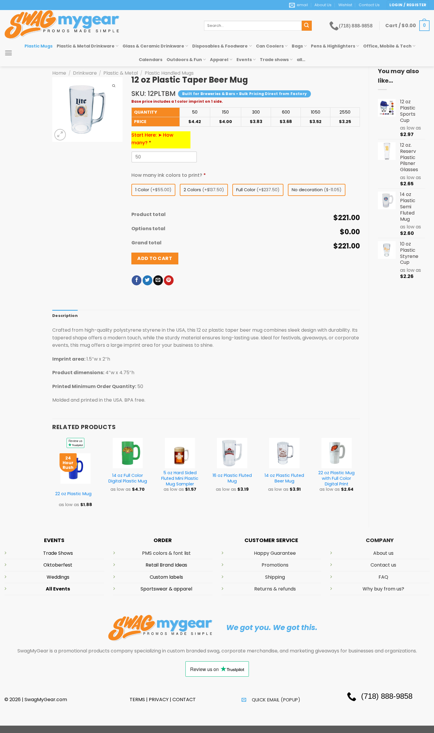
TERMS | (139, 699)
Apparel (219, 60)
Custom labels (166, 577)
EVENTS (54, 540)
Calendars (150, 60)
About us (383, 553)
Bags (297, 46)
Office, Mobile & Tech (387, 46)
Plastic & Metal (120, 73)
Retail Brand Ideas (166, 565)
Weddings (58, 577)
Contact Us (369, 4)
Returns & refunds (275, 588)
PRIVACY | (160, 699)
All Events (58, 588)
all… (301, 60)
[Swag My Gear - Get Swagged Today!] (99, 24)
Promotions (275, 565)
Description (65, 315)
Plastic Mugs (39, 46)
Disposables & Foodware (220, 46)
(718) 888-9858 (356, 25)
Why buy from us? (383, 588)
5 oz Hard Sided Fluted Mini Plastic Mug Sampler (179, 478)
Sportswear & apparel (166, 588)
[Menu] (8, 53)
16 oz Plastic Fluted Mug (232, 478)
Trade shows (274, 60)
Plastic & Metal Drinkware (86, 46)
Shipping (275, 577)
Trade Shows (58, 553)
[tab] (65, 316)
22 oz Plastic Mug (73, 494)
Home (59, 73)
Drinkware (85, 73)
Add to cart (154, 258)
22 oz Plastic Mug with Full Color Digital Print (336, 478)
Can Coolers (270, 46)
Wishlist (345, 4)
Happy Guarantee (275, 553)
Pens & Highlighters (333, 46)
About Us (323, 4)
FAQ (383, 577)
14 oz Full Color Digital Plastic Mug (127, 478)
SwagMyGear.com (46, 699)
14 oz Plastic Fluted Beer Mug (284, 478)
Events (244, 60)
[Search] (307, 26)
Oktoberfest (57, 565)
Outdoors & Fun (184, 60)
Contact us (383, 565)
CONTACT (184, 699)
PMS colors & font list (166, 553)
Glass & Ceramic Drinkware (153, 46)
